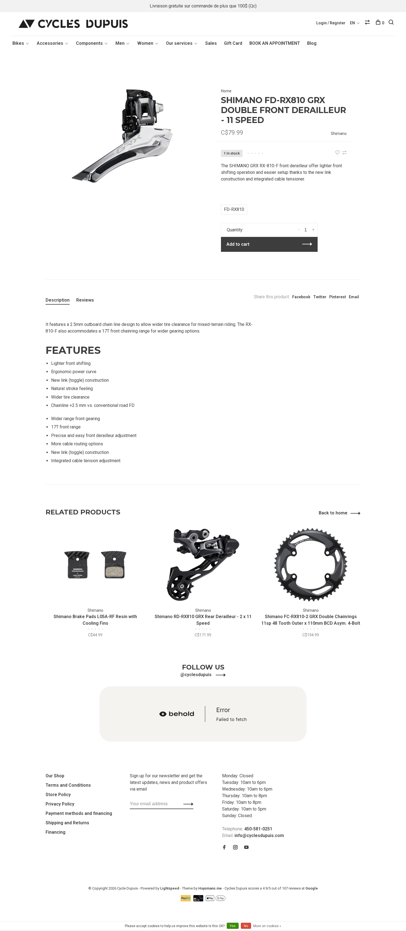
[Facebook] (224, 847)
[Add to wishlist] (338, 153)
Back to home (333, 513)
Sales (211, 43)
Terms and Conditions (68, 785)
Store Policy (58, 794)
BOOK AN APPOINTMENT (274, 43)
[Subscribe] (186, 804)
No (246, 926)
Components (89, 43)
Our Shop (55, 775)
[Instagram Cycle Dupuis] (235, 847)
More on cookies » (267, 926)
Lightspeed (169, 888)
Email (354, 297)
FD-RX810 (234, 209)
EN (352, 23)
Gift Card (233, 43)
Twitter (319, 297)
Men (120, 43)
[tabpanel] (122, 136)
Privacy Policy (60, 804)
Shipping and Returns (67, 822)
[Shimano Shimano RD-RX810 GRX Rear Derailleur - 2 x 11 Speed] (203, 564)
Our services (179, 43)
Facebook (301, 297)
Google (311, 888)
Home (226, 91)
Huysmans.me (210, 888)
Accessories (50, 43)
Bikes (18, 43)
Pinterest (337, 297)
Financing (55, 832)
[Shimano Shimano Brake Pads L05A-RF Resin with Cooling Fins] (95, 564)
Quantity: (235, 229)
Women (145, 43)
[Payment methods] (186, 900)
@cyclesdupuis (196, 674)
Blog (312, 43)
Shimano (339, 133)
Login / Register (331, 23)
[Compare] (368, 23)
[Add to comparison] (344, 153)
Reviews (85, 300)
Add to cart (237, 244)
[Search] (392, 23)
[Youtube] (246, 847)
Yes (233, 926)
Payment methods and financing (79, 813)
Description (58, 300)
